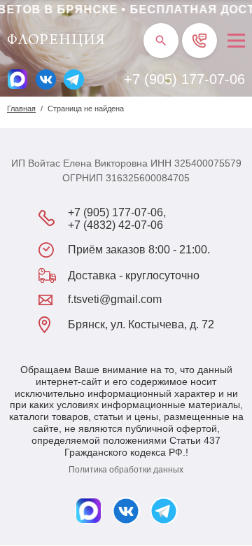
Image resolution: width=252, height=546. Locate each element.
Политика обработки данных (126, 470)
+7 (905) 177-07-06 (184, 79)
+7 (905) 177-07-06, (117, 212)
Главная (21, 108)
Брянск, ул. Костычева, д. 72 (141, 324)
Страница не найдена (86, 108)
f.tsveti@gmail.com (115, 299)
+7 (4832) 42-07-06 (115, 225)
